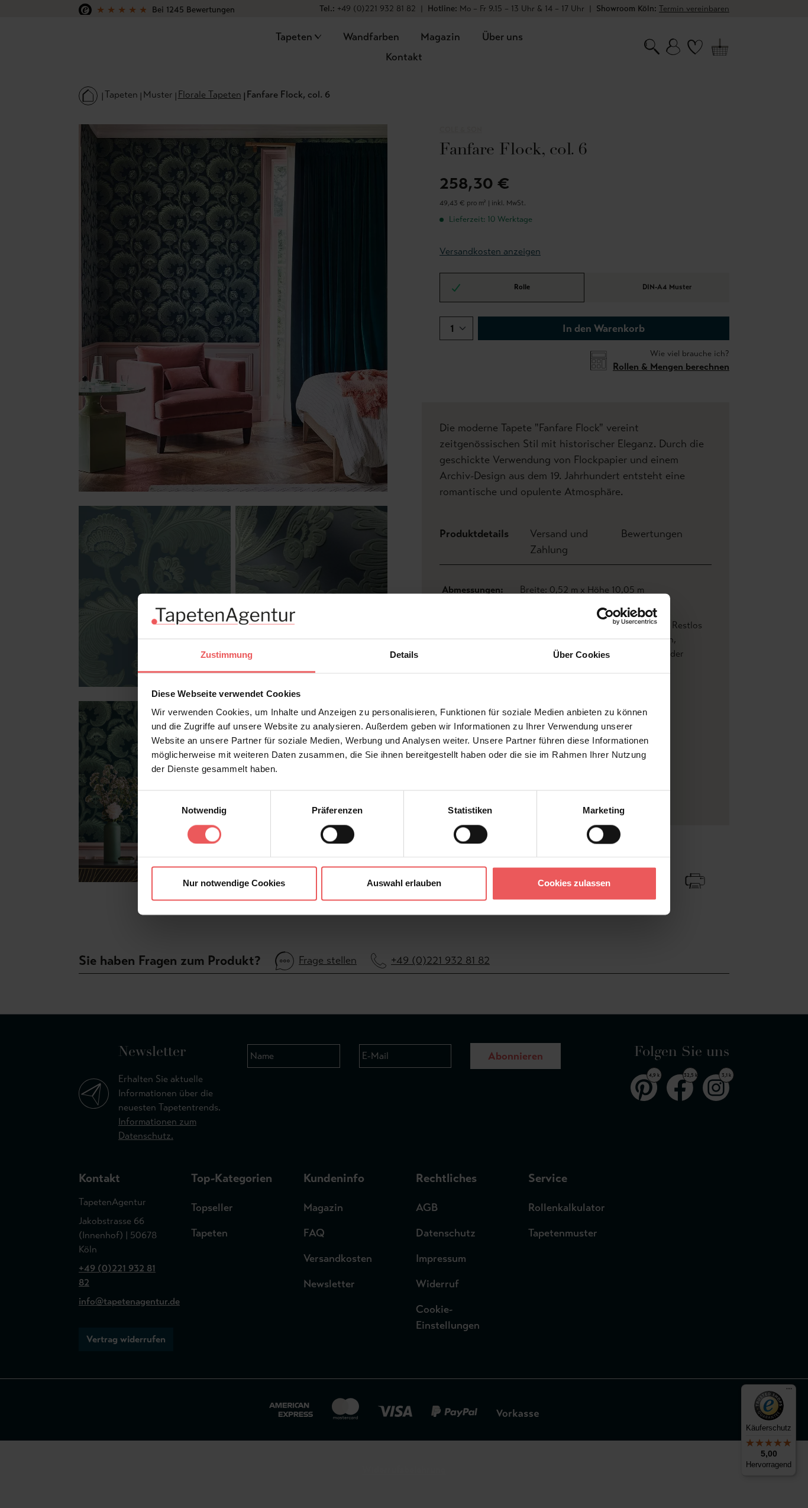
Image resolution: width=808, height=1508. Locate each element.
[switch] (337, 834)
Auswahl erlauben (404, 884)
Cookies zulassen (574, 884)
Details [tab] (404, 655)
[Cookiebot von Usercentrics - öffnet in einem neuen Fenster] (605, 616)
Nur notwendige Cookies (234, 884)
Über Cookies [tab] (581, 655)
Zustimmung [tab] (227, 655)
